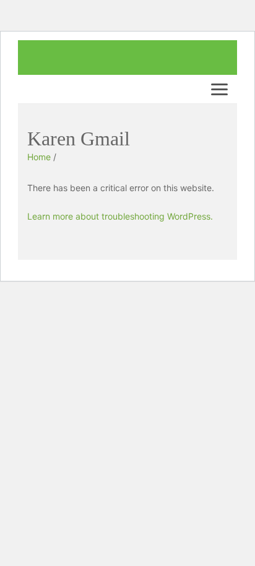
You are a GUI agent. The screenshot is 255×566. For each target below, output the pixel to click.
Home (39, 157)
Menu (221, 89)
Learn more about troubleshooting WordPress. (120, 216)
